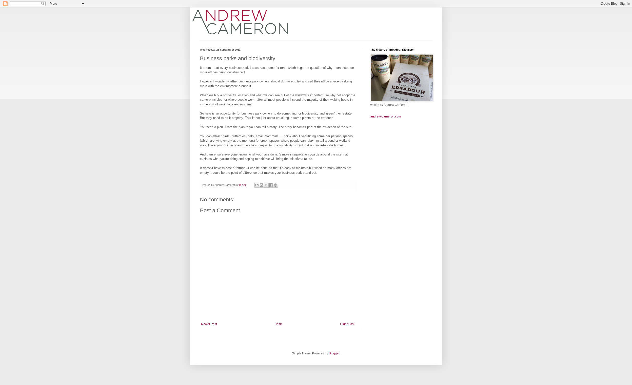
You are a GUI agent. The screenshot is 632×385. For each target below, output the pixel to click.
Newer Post (209, 324)
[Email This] (256, 185)
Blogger (334, 353)
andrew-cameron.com (385, 116)
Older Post (347, 324)
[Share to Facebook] (270, 185)
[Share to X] (266, 185)
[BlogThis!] (261, 185)
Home (279, 324)
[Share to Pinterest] (275, 185)
